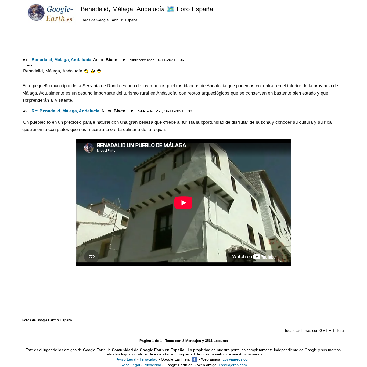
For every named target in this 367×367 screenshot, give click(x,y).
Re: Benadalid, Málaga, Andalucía (65, 111)
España (66, 320)
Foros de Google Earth (39, 320)
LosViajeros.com (236, 359)
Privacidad (148, 359)
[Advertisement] (183, 39)
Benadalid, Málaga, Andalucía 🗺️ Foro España (147, 9)
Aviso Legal (126, 359)
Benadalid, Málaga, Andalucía (61, 59)
